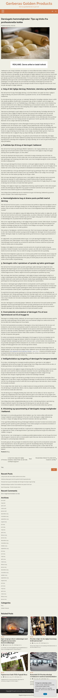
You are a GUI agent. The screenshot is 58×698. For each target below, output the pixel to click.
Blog (8, 452)
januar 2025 (3, 537)
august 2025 (4, 521)
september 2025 (5, 519)
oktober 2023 (4, 575)
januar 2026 (3, 511)
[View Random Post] (52, 11)
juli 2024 (3, 551)
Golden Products (5, 608)
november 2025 (4, 516)
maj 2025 (3, 529)
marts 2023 (3, 593)
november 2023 (4, 572)
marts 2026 (3, 508)
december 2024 (4, 540)
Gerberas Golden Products (29, 3)
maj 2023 (3, 588)
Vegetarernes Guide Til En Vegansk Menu (14, 675)
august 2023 (4, 580)
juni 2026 (3, 500)
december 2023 (4, 569)
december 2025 (4, 513)
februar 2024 (4, 564)
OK (45, 694)
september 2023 (5, 577)
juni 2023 (3, 585)
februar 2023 (4, 596)
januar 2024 (3, 567)
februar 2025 (4, 535)
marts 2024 (3, 561)
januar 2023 (3, 599)
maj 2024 (3, 556)
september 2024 (5, 548)
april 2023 (3, 591)
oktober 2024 (4, 545)
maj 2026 (3, 503)
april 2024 (3, 559)
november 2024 (4, 543)
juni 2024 (3, 553)
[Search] (56, 11)
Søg (2, 467)
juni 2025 (3, 527)
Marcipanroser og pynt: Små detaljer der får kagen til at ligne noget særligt (18, 481)
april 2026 (3, 505)
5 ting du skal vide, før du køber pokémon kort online (13, 476)
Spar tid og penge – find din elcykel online (10, 487)
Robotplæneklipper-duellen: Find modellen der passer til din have (16, 484)
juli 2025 (3, 524)
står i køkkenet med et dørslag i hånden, (21, 351)
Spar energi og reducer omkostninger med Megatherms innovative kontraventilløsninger (14, 641)
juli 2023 (3, 583)
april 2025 (3, 532)
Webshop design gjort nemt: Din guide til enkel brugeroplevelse (16, 479)
